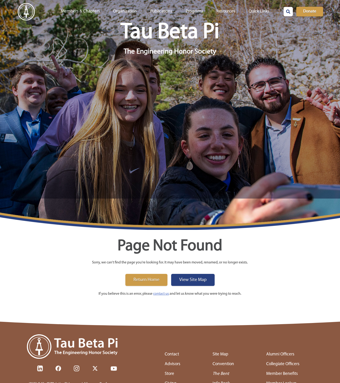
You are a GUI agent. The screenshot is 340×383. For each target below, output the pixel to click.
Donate (309, 11)
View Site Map (193, 280)
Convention (223, 364)
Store (169, 374)
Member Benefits (282, 374)
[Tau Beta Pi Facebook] (58, 368)
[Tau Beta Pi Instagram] (76, 368)
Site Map (220, 354)
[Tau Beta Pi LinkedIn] (40, 368)
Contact (172, 354)
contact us (161, 294)
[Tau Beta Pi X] (95, 368)
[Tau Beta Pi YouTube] (114, 368)
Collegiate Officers (283, 364)
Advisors (172, 364)
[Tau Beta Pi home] (74, 346)
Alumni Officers (280, 354)
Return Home (146, 280)
